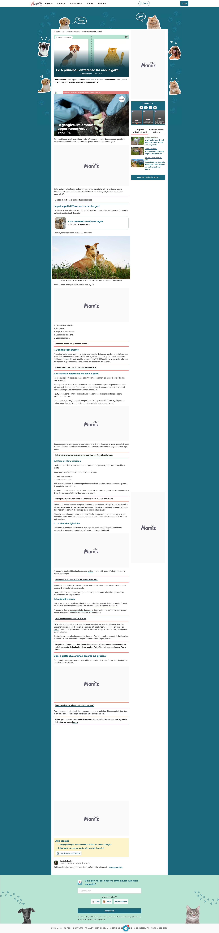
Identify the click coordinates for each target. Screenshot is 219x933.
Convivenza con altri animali (92, 32)
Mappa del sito (159, 928)
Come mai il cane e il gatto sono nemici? (71, 344)
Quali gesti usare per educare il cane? (70, 618)
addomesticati (68, 357)
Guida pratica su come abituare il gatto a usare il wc (76, 579)
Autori (67, 928)
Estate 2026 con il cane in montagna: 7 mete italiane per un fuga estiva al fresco (155, 165)
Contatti (78, 928)
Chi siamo (56, 928)
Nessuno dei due (121, 901)
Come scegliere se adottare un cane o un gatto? (74, 705)
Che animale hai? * (109, 897)
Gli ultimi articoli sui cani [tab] (156, 130)
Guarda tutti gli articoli (148, 177)
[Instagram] (150, 107)
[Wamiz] (36, 3)
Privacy (89, 928)
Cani (63, 32)
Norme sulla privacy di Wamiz (128, 917)
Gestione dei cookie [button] (121, 928)
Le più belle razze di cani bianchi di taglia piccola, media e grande (154, 142)
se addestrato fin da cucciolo (81, 610)
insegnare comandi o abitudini (105, 606)
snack (56, 629)
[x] (146, 107)
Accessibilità (141, 928)
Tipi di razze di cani (151, 148)
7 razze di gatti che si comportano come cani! (73, 200)
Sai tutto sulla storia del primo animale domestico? (76, 367)
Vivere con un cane (73, 32)
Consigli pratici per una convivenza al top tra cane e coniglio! (85, 844)
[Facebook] (141, 107)
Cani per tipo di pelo (151, 137)
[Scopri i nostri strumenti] (126, 928)
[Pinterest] (155, 107)
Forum (75, 722)
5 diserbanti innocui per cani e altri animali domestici (81, 848)
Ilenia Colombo (86, 73)
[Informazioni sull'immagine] (126, 37)
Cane (97, 901)
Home (58, 32)
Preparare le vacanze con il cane (153, 158)
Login (184, 3)
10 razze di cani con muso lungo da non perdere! (154, 152)
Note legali (101, 928)
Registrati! (110, 911)
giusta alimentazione (74, 499)
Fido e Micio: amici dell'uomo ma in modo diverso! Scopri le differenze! (84, 455)
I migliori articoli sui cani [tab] (140, 130)
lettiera (90, 571)
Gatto (109, 901)
